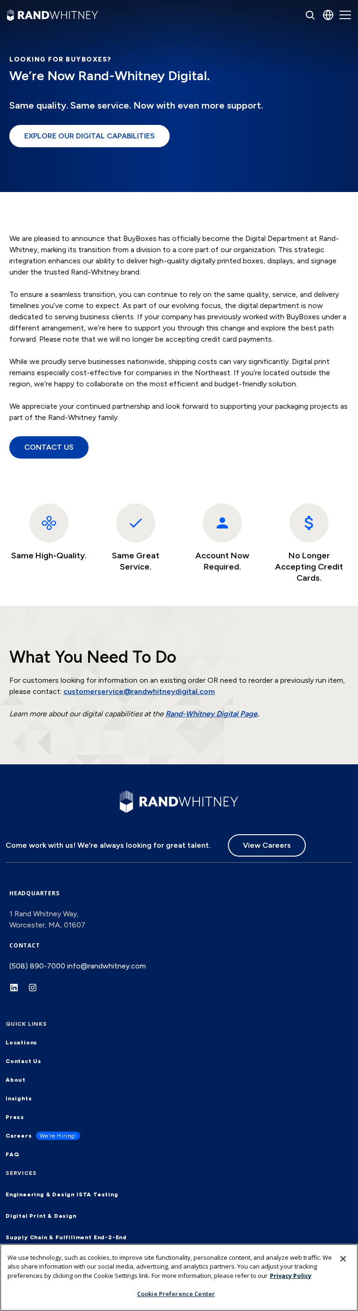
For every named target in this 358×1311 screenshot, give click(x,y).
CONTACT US (49, 447)
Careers (19, 1136)
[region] (179, 1277)
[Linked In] (18, 992)
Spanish (304, 78)
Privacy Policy (290, 1275)
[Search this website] (310, 15)
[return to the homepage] (179, 801)
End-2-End (110, 1237)
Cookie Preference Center (176, 1294)
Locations (21, 1042)
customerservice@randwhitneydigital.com (139, 691)
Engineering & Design (40, 1194)
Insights (19, 1098)
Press (15, 1117)
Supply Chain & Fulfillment (49, 1237)
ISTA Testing (97, 1194)
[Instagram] (37, 992)
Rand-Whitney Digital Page (211, 713)
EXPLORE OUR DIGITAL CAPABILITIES (89, 135)
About (16, 1080)
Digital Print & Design (41, 1216)
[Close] (343, 1259)
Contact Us (23, 1061)
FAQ (12, 1154)
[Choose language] (328, 14)
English (303, 53)
